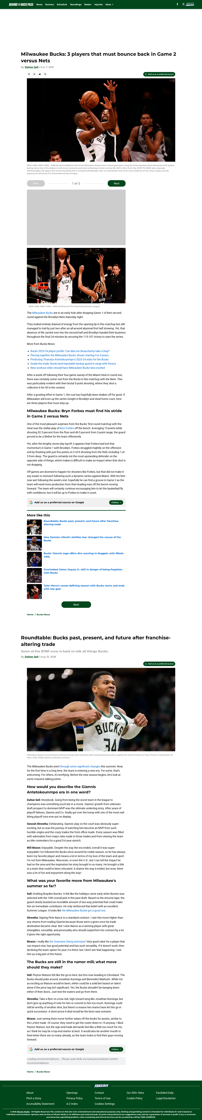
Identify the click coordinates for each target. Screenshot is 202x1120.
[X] (183, 4)
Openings (72, 1092)
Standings (75, 4)
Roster (87, 4)
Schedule (62, 4)
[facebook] (177, 4)
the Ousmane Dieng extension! (67, 941)
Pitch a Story (33, 1098)
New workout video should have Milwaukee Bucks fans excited (68, 367)
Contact (99, 1092)
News (39, 4)
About (29, 1092)
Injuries (98, 4)
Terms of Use (102, 1098)
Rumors (49, 4)
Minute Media (23, 1112)
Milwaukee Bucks (42, 312)
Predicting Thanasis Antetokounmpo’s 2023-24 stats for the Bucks (70, 359)
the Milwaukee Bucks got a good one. (83, 910)
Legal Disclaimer (166, 1098)
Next (116, 183)
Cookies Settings (105, 1103)
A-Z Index (72, 1103)
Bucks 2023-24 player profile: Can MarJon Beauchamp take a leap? (70, 351)
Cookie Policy (134, 1098)
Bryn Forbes (66, 428)
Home (30, 614)
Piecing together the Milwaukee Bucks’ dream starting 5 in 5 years (70, 355)
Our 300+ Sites (135, 1092)
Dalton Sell (31, 67)
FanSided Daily (165, 1092)
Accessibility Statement (40, 1103)
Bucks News (43, 614)
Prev (36, 183)
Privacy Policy (74, 1098)
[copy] (45, 74)
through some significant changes (80, 766)
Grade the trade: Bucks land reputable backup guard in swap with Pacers (73, 363)
